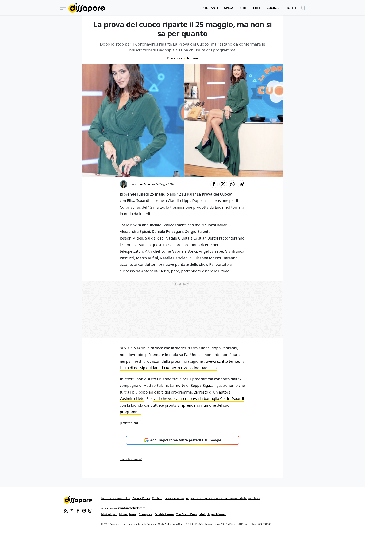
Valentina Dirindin (143, 184)
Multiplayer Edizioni (212, 514)
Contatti (157, 498)
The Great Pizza (186, 514)
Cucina (273, 8)
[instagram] (90, 510)
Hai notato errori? (131, 459)
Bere (243, 8)
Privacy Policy (141, 498)
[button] (214, 184)
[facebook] (78, 510)
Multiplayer (109, 514)
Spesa (228, 8)
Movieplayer (127, 514)
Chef (257, 8)
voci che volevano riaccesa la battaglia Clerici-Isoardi (198, 398)
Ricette (291, 8)
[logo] (86, 8)
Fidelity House (164, 514)
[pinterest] (84, 510)
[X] (72, 510)
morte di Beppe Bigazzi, (195, 385)
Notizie (192, 58)
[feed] (66, 510)
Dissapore (174, 58)
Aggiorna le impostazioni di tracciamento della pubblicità (223, 498)
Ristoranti (208, 8)
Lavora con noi (174, 498)
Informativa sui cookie (115, 498)
